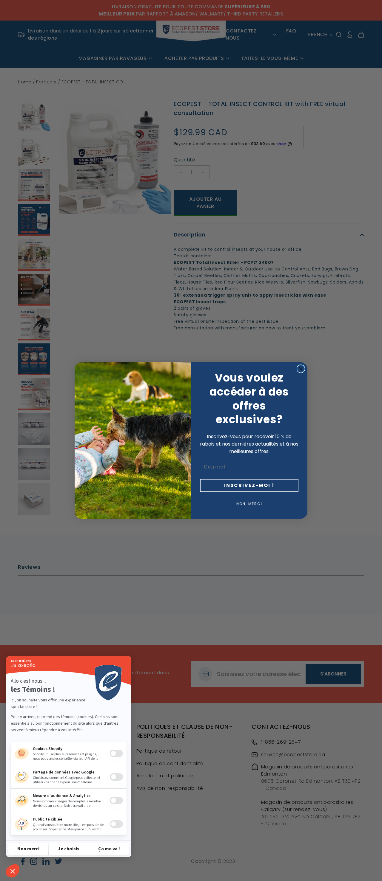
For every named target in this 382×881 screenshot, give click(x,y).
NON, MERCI (249, 503)
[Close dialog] (300, 368)
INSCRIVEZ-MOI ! (249, 485)
